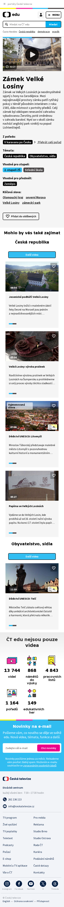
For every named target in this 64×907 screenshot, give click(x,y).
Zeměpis (10, 184)
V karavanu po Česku (17, 142)
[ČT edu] (11, 16)
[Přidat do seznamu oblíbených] (53, 266)
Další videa (32, 254)
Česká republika (27, 31)
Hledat (53, 24)
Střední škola (33, 170)
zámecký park (31, 203)
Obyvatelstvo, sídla (42, 156)
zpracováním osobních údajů (39, 765)
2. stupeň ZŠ (12, 170)
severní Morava (36, 197)
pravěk (55, 31)
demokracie (44, 31)
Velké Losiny (11, 203)
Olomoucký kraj (13, 197)
